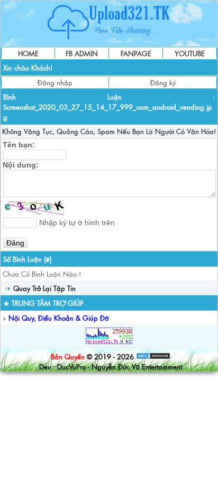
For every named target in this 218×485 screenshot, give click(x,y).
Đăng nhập (55, 82)
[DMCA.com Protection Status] (153, 356)
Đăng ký (163, 82)
